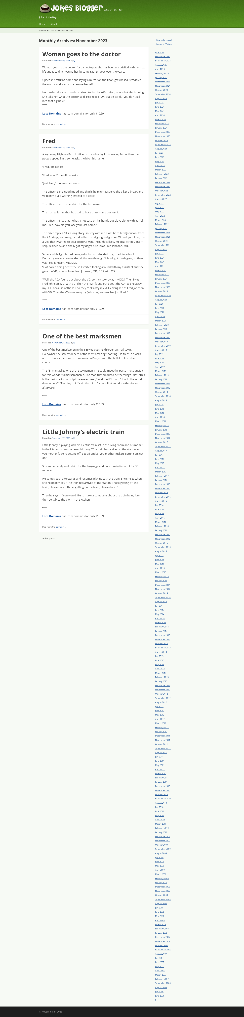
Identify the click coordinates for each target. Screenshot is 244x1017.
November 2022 (162, 186)
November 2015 (162, 538)
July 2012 (159, 706)
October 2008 (161, 895)
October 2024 (161, 90)
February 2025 (162, 73)
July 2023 (159, 152)
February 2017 (162, 475)
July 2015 (159, 555)
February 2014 (162, 626)
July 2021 (159, 253)
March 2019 (160, 371)
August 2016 (161, 501)
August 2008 (161, 903)
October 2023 (161, 140)
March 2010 (160, 823)
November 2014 (162, 589)
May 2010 (159, 815)
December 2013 (162, 635)
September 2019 (163, 345)
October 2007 (161, 945)
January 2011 (161, 781)
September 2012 (163, 698)
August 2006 (161, 987)
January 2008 (161, 932)
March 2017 (160, 471)
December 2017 (162, 434)
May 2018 (159, 413)
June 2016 (159, 509)
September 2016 (163, 496)
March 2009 (160, 874)
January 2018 (161, 429)
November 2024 (162, 85)
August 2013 (161, 652)
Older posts (47, 538)
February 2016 (162, 526)
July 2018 (159, 404)
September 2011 (163, 748)
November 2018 (162, 387)
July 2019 (159, 354)
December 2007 (162, 937)
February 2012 (162, 727)
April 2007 (160, 970)
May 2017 (159, 463)
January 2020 (161, 329)
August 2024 (161, 98)
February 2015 (162, 576)
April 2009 (160, 870)
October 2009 (161, 844)
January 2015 (161, 580)
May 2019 (159, 362)
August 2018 (161, 400)
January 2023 (161, 178)
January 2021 (161, 278)
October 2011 (161, 744)
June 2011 (159, 760)
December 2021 (162, 232)
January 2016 (161, 530)
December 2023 (162, 132)
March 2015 (160, 572)
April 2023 (160, 165)
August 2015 (161, 551)
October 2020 (161, 291)
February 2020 (162, 324)
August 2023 (161, 148)
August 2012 (161, 702)
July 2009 (159, 857)
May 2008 (159, 916)
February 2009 (162, 878)
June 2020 (159, 308)
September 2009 (163, 849)
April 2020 (160, 316)
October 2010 (161, 794)
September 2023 (163, 144)
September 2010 (163, 798)
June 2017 (159, 459)
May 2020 (159, 312)
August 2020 (161, 299)
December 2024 (162, 81)
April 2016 (160, 517)
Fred (49, 141)
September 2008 (163, 899)
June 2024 (159, 106)
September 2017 (163, 446)
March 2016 (160, 522)
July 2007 (159, 958)
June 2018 (159, 408)
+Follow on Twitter (163, 44)
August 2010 (161, 802)
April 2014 (160, 618)
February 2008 (162, 928)
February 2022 (162, 224)
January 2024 (161, 127)
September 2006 (163, 983)
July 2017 (159, 454)
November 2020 (162, 287)
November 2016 (162, 488)
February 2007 (162, 979)
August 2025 (161, 64)
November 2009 (162, 840)
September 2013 (163, 647)
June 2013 (159, 660)
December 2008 (162, 886)
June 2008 (159, 911)
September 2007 (163, 949)
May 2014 (159, 614)
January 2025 (161, 77)
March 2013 (160, 673)
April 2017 (160, 467)
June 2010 (159, 811)
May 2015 (159, 564)
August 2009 (161, 853)
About (53, 24)
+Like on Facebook (163, 39)
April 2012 (160, 719)
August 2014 (161, 601)
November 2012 (162, 689)
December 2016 (162, 484)
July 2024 (159, 102)
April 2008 (160, 920)
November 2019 (162, 337)
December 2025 (162, 56)
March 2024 (160, 119)
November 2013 (162, 639)
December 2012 (162, 685)
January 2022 (161, 228)
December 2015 (162, 534)
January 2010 (161, 832)
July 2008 (159, 907)
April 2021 (160, 266)
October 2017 (161, 442)
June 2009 (159, 861)
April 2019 (160, 366)
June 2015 (159, 559)
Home (42, 24)
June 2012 (159, 710)
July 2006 (159, 991)
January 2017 (161, 480)
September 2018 (163, 396)
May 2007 (159, 966)
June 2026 (159, 52)
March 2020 (160, 320)
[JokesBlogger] (122, 9)
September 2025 (163, 60)
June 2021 (159, 257)
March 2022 (160, 220)
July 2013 (159, 656)
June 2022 (159, 207)
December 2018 (162, 383)
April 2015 (160, 568)
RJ (74, 60)
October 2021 (161, 241)
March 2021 (160, 270)
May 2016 (159, 513)
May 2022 (159, 211)
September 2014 (163, 597)
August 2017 (161, 450)
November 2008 (162, 890)
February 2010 (162, 828)
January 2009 (161, 882)
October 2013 (161, 643)
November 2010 (162, 790)
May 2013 (159, 664)
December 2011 (162, 735)
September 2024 (163, 94)
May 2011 (159, 765)
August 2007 (161, 953)
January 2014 (161, 631)
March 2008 (160, 924)
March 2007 (160, 974)
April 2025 (160, 69)
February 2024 (162, 123)
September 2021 (163, 245)
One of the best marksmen (82, 336)
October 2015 (161, 543)
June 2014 (159, 610)
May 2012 (159, 714)
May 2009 (159, 865)
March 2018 (160, 421)
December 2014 (162, 584)
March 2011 (160, 773)
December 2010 (162, 786)
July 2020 (159, 303)
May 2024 (159, 111)
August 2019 (161, 350)
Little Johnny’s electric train (83, 432)
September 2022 (163, 194)
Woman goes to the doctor (81, 54)
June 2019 (159, 358)
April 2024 (160, 115)
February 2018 (162, 425)
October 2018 (161, 392)
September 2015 (163, 547)
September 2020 (163, 295)
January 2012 (161, 731)
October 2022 (161, 190)
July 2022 (159, 203)
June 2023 (159, 157)
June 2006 (159, 995)
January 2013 (161, 681)
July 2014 (159, 605)
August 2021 (161, 249)
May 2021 (159, 262)
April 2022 (160, 215)
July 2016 (159, 505)
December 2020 (162, 283)
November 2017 (162, 438)
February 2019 (162, 375)
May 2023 (159, 161)
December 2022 (162, 182)
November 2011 (162, 740)
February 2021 (162, 274)
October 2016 (161, 492)
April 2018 (160, 417)
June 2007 (159, 962)
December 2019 (162, 333)
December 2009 (162, 836)
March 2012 (160, 723)
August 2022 (161, 199)
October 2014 (161, 593)
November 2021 (162, 236)
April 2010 (160, 819)
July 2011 (159, 756)
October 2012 (161, 693)
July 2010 (159, 807)
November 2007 (162, 941)
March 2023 (160, 169)
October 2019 (161, 341)
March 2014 (160, 622)
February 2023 (162, 173)
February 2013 (162, 677)
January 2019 (161, 379)
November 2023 (162, 136)
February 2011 (162, 777)
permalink (60, 124)
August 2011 (161, 752)
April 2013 (160, 668)
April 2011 (160, 769)
